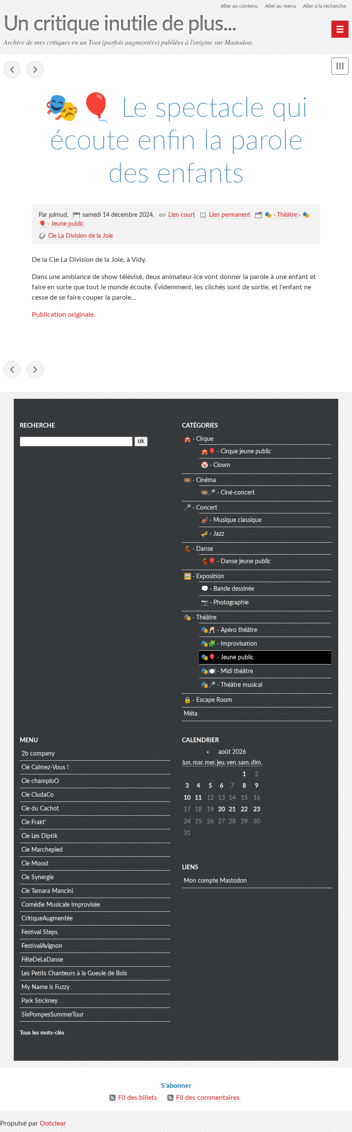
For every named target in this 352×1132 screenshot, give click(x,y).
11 (198, 798)
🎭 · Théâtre (280, 215)
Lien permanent (229, 215)
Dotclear (53, 1123)
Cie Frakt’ (33, 822)
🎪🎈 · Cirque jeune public (236, 452)
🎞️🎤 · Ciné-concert (228, 493)
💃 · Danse (198, 549)
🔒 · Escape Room (208, 700)
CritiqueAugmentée (47, 919)
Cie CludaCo (37, 795)
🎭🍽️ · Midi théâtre (227, 671)
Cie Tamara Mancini (47, 891)
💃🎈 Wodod (12, 69)
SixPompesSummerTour (52, 1015)
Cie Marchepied (42, 850)
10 (187, 798)
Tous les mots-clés (42, 1033)
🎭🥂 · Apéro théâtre (229, 630)
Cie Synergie (37, 877)
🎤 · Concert (200, 508)
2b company (38, 754)
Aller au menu (280, 6)
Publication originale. (63, 314)
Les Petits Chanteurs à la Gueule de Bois (74, 974)
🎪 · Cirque (198, 439)
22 (244, 810)
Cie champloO (40, 781)
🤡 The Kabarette (35, 69)
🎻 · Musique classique (231, 520)
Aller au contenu (239, 6)
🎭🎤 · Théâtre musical (231, 685)
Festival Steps (39, 932)
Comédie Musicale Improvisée (60, 905)
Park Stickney (39, 1001)
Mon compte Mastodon (215, 881)
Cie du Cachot (40, 809)
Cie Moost (35, 864)
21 (232, 810)
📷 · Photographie (225, 603)
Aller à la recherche (324, 6)
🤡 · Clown (215, 465)
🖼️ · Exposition (204, 577)
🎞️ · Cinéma (200, 480)
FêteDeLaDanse (42, 960)
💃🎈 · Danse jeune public (236, 561)
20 (221, 810)
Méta (190, 714)
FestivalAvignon (41, 946)
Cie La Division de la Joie (80, 236)
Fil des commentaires (208, 1097)
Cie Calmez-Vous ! (45, 768)
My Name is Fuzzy (45, 987)
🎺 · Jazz (212, 534)
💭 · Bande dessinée (227, 589)
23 (256, 810)
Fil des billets (137, 1097)
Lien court (181, 215)
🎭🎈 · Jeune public (227, 658)
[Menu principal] (340, 29)
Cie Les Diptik (39, 836)
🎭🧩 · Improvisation (229, 644)
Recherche (37, 426)
